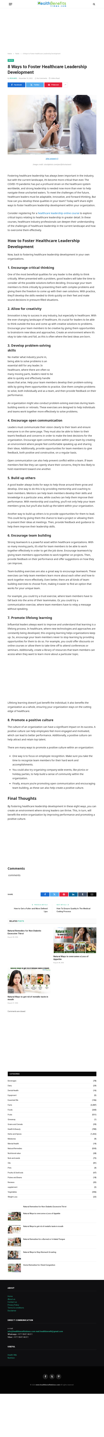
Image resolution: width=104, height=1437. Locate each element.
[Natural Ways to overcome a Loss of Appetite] (74, 940)
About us (11, 1299)
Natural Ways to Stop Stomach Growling (39, 1252)
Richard (13, 78)
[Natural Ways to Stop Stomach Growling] (14, 1255)
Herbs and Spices (15, 1134)
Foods (10, 1110)
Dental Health (13, 1090)
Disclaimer (12, 1311)
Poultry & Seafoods (15, 1173)
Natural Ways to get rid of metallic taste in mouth (28, 998)
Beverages (12, 1081)
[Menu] (10, 4)
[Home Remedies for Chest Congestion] (14, 1267)
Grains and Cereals (15, 1124)
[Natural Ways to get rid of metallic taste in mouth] (29, 980)
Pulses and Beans (15, 1177)
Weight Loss (12, 1197)
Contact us (12, 1302)
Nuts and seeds (14, 1158)
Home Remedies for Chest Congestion (39, 1265)
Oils (9, 1163)
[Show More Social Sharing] (65, 84)
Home (10, 1296)
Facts (11, 60)
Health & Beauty (14, 1129)
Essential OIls (13, 1100)
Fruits (10, 1115)
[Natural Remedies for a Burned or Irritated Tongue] (14, 1242)
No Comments (42, 78)
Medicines (12, 1139)
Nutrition (11, 1358)
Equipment (12, 1095)
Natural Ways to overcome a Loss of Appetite (71, 957)
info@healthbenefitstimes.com (21, 1331)
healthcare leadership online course (58, 213)
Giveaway (11, 1119)
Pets (9, 1168)
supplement (12, 1187)
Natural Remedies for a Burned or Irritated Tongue (44, 1239)
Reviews (11, 1182)
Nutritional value (14, 1153)
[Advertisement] (52, 30)
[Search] (93, 4)
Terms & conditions (16, 1308)
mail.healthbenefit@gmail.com (49, 1331)
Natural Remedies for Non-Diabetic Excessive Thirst (24, 932)
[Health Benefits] (52, 4)
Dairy (10, 1086)
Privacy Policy (13, 1305)
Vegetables (12, 1192)
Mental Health (13, 1144)
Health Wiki (12, 1355)
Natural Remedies (15, 1148)
